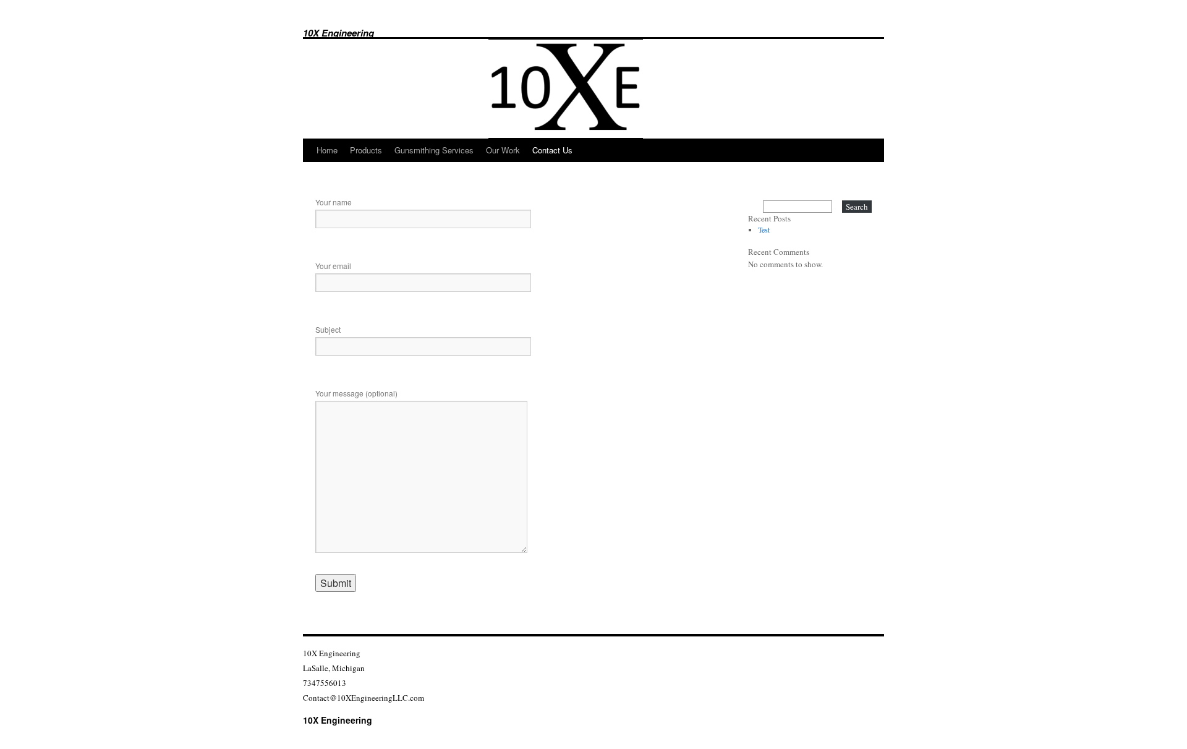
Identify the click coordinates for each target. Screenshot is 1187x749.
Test (764, 229)
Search (857, 206)
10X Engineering (338, 33)
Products (366, 150)
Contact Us (552, 150)
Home (327, 150)
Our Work (503, 150)
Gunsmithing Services (434, 150)
